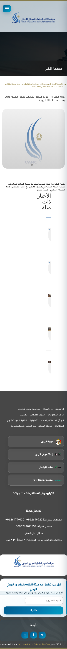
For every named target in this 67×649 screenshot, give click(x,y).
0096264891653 (26, 526)
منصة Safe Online (43, 480)
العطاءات (59, 426)
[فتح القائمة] (7, 8)
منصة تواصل (46, 467)
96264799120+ (14, 520)
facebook (33, 635)
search (24, 635)
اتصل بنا (24, 414)
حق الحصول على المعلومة (23, 426)
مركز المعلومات (56, 414)
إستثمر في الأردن (44, 454)
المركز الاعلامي (37, 414)
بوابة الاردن (47, 441)
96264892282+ (36, 520)
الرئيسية (60, 84)
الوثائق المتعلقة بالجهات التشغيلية (47, 420)
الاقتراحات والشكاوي (17, 420)
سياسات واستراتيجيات (29, 409)
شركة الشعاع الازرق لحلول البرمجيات (34, 644)
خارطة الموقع (45, 426)
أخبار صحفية (38, 84)
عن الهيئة (48, 409)
